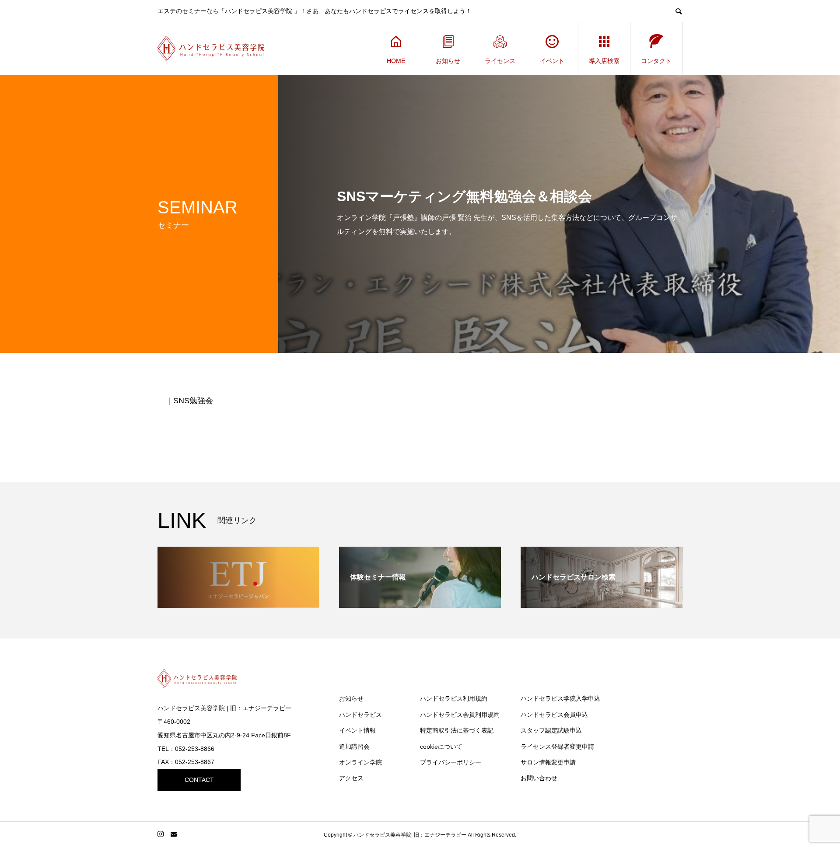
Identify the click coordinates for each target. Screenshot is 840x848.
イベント (552, 60)
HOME (396, 60)
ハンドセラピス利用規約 (453, 698)
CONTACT (199, 779)
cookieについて (441, 746)
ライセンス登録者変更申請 (557, 746)
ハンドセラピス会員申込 (554, 714)
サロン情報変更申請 (548, 762)
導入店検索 (604, 60)
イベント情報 (357, 730)
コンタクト (656, 60)
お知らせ (448, 60)
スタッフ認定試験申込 (551, 730)
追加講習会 (354, 746)
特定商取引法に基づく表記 (457, 730)
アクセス (351, 778)
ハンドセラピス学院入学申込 (560, 698)
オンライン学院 (360, 762)
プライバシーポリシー (450, 762)
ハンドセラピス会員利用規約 (460, 714)
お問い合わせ (539, 778)
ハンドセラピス (360, 714)
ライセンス (500, 60)
